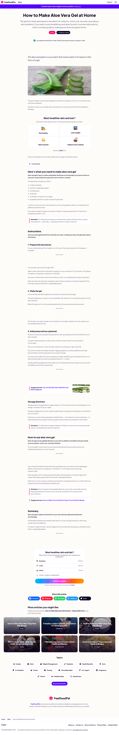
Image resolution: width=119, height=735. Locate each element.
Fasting (49, 670)
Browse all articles (59, 684)
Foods (35, 670)
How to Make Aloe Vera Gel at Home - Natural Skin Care (43, 2)
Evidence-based (64, 32)
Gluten (42, 676)
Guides (52, 32)
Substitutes (77, 676)
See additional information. (80, 730)
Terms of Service (90, 725)
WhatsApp (61, 598)
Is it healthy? (19, 670)
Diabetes (70, 664)
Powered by (59, 150)
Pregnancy (102, 670)
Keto (104, 664)
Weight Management (50, 664)
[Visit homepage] (59, 698)
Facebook (35, 598)
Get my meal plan (59, 581)
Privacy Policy (101, 725)
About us (71, 725)
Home (3, 719)
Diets (32, 664)
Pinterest (48, 598)
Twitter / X (73, 598)
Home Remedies (67, 670)
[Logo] (7, 2)
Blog (20, 2)
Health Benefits (87, 664)
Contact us (79, 725)
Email (85, 598)
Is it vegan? (86, 670)
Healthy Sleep (59, 676)
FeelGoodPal (35, 704)
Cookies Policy (113, 725)
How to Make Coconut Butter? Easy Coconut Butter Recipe (63, 500)
